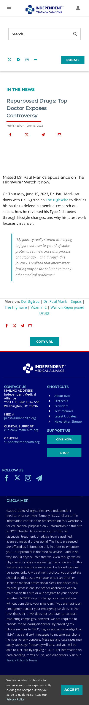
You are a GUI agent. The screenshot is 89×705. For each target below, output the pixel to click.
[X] (27, 135)
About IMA (62, 396)
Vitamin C (39, 307)
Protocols (61, 401)
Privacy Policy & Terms (21, 660)
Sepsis (76, 301)
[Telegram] (43, 135)
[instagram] (28, 478)
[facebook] (6, 478)
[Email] (59, 135)
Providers (61, 406)
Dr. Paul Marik (55, 301)
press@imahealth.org (20, 418)
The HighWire (57, 200)
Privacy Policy (15, 699)
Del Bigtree (30, 301)
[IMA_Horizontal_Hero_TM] (44, 6)
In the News (20, 89)
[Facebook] (10, 135)
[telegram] (39, 478)
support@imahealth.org (22, 442)
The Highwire (16, 307)
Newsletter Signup (68, 421)
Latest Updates (65, 416)
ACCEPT (71, 690)
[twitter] (17, 477)
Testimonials (63, 411)
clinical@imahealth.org (21, 430)
